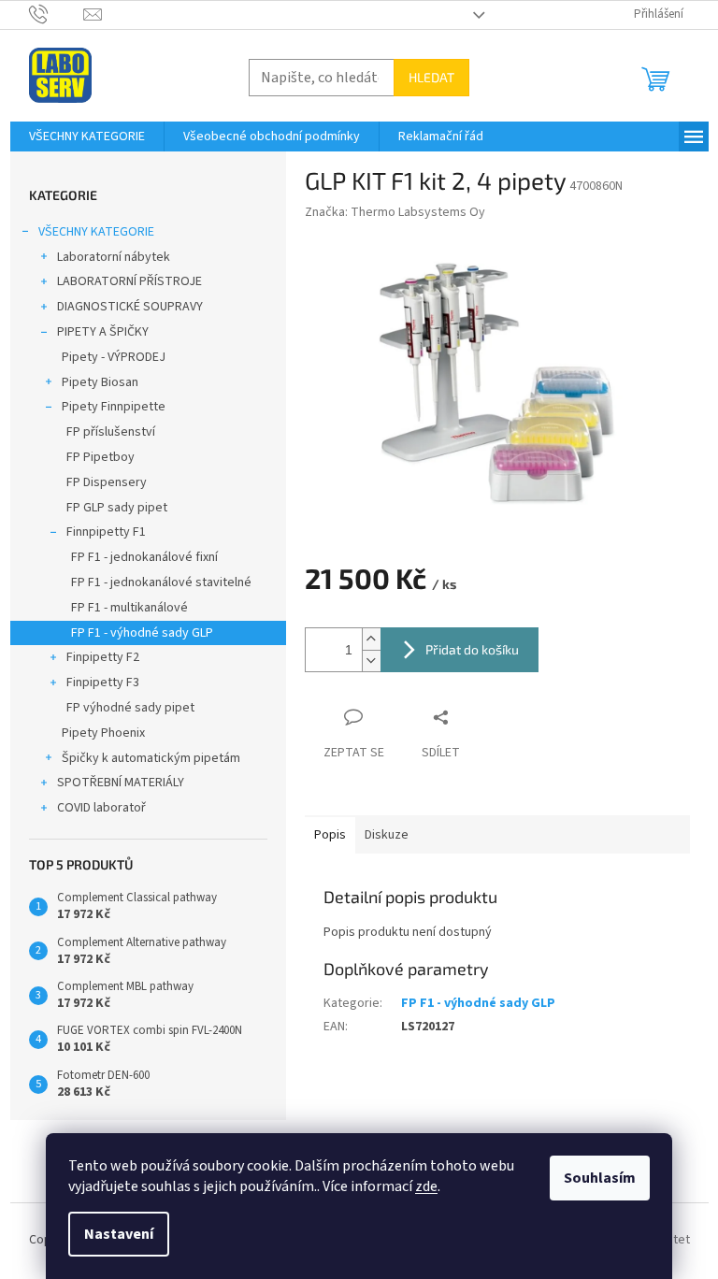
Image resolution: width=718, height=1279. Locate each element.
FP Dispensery (106, 482)
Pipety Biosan (100, 382)
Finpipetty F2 (102, 657)
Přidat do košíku (472, 649)
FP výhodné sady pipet (130, 707)
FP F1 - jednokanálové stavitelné (161, 582)
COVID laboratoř (101, 807)
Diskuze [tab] (387, 835)
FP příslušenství (110, 432)
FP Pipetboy (100, 457)
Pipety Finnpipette (113, 406)
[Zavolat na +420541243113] (56, 14)
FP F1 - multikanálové (129, 607)
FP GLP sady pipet (116, 507)
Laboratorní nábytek (113, 257)
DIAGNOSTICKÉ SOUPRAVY (130, 306)
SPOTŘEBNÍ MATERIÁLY (120, 782)
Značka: (395, 212)
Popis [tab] (330, 835)
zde (426, 1186)
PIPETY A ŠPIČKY (103, 332)
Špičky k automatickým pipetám (151, 758)
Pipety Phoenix (103, 733)
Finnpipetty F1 (106, 532)
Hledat (431, 77)
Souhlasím (600, 1178)
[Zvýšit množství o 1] (371, 639)
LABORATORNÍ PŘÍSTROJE (129, 281)
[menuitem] (87, 136)
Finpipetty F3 (102, 682)
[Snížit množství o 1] (371, 660)
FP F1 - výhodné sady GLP (142, 633)
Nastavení (118, 1234)
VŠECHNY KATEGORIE (96, 232)
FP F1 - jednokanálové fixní (144, 557)
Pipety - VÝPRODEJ (113, 357)
